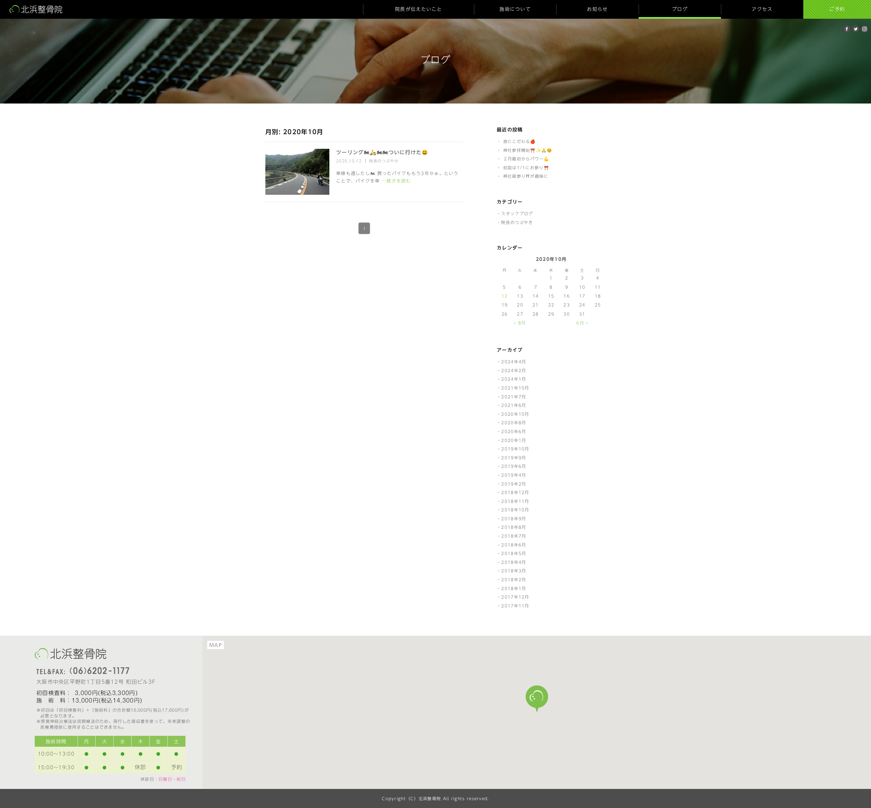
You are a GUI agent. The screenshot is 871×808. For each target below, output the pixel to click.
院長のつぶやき (383, 161)
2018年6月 (513, 545)
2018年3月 (513, 571)
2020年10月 (515, 414)
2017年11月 (515, 606)
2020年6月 (513, 431)
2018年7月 (513, 536)
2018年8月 (513, 527)
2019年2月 (513, 484)
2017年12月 (515, 597)
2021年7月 (513, 397)
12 (505, 296)
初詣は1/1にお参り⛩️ (526, 167)
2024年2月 (513, 370)
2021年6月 (513, 405)
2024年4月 (513, 362)
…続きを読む (396, 181)
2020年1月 (513, 440)
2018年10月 (515, 510)
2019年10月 (515, 449)
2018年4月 (513, 562)
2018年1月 (513, 588)
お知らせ (597, 9)
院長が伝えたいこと (418, 9)
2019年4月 (513, 475)
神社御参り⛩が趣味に (525, 176)
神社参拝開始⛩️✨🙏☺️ (528, 150)
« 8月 (520, 323)
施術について (515, 9)
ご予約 (837, 9)
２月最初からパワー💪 (526, 159)
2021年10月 (515, 388)
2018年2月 (513, 579)
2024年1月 (513, 379)
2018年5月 (513, 553)
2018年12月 (515, 492)
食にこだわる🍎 (519, 141)
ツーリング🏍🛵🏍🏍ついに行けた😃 (382, 152)
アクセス (762, 9)
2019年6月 (513, 466)
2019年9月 (513, 458)
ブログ (680, 9)
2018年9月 (513, 519)
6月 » (582, 323)
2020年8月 (513, 423)
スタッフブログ (517, 213)
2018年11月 (515, 501)
